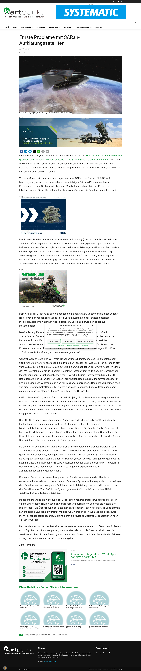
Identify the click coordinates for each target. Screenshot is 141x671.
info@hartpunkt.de (50, 661)
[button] (93, 325)
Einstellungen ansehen (85, 341)
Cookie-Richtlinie (59, 345)
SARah (53, 634)
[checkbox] (5, 668)
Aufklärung (32, 634)
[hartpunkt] (24, 12)
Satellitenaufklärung (62, 634)
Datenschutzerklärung (73, 345)
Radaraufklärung (45, 634)
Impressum (85, 345)
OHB (38, 634)
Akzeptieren (54, 341)
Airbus (26, 634)
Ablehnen (68, 341)
